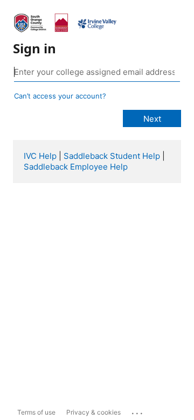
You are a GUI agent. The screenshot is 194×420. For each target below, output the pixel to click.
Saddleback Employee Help (76, 167)
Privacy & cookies (93, 412)
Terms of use (36, 412)
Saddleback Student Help (112, 156)
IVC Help (40, 156)
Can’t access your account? (60, 96)
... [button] (137, 410)
